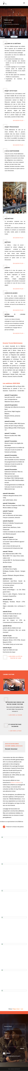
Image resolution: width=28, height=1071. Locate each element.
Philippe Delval (15, 1009)
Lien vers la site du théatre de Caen (15, 657)
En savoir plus (18, 120)
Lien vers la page (16, 730)
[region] (14, 22)
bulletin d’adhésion (16, 782)
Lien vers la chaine (15, 715)
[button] (11, 36)
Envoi (22, 1048)
